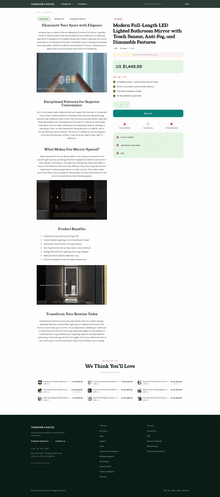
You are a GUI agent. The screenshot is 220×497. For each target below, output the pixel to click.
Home (39, 12)
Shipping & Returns (78, 19)
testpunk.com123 (42, 4)
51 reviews (123, 48)
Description (44, 19)
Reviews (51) (59, 19)
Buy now (148, 113)
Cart (187, 4)
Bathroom (47, 12)
